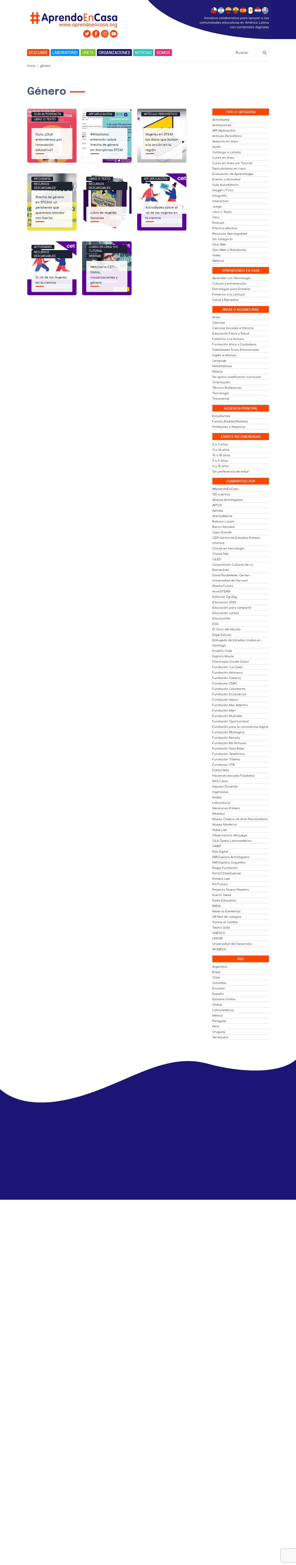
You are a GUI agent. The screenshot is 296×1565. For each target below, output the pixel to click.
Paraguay (219, 1021)
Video (216, 255)
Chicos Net (220, 553)
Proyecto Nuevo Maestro (230, 889)
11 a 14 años (220, 449)
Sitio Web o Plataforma (229, 250)
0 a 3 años (220, 444)
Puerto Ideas (221, 895)
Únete (88, 53)
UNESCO (218, 933)
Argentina (219, 966)
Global (217, 1004)
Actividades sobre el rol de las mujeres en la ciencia (161, 213)
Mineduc (218, 813)
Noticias (143, 53)
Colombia (219, 983)
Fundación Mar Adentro (230, 705)
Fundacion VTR (223, 764)
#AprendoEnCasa (225, 489)
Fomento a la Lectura (228, 294)
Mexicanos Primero (226, 808)
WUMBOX (219, 949)
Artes (216, 317)
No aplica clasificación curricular (236, 377)
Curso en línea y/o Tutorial (103, 248)
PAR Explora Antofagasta (230, 857)
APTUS (217, 505)
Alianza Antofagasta (227, 499)
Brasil (216, 972)
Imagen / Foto (222, 190)
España (218, 993)
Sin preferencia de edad (230, 471)
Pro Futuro (220, 884)
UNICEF (217, 938)
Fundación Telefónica (228, 754)
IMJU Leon (220, 781)
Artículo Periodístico (160, 114)
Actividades (43, 247)
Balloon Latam (223, 521)
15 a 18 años (221, 455)
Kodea (217, 797)
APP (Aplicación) (100, 114)
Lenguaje (219, 360)
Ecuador (218, 988)
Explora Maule (223, 656)
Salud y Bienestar (225, 299)
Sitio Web (219, 244)
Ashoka (217, 510)
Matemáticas (222, 366)
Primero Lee (221, 878)
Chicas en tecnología (228, 548)
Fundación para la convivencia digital (240, 726)
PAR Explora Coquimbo (229, 862)
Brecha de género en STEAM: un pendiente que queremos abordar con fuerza (50, 208)
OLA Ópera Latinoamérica (232, 840)
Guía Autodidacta (47, 114)
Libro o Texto (45, 119)
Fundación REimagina (228, 732)
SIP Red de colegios (226, 916)
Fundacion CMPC (224, 683)
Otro (215, 217)
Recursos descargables (45, 186)
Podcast (218, 222)
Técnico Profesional (226, 387)
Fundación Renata (226, 737)
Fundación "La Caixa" (227, 667)
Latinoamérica (223, 1010)
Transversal (220, 398)
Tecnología (220, 393)
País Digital (220, 851)
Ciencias (218, 322)
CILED (216, 559)
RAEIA (216, 906)
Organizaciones (114, 53)
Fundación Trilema (226, 759)
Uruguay (218, 1031)
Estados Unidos (224, 999)
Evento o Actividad (226, 179)
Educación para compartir (232, 607)
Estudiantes (221, 416)
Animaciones (221, 125)
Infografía (42, 178)
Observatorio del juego (229, 835)
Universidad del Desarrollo (232, 944)
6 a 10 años (220, 466)
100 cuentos (221, 494)
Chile (216, 977)
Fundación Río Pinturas (229, 743)
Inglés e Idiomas (224, 355)
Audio (216, 146)
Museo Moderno (224, 824)
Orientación (221, 382)
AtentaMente (222, 516)
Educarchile (221, 618)
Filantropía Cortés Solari (230, 661)
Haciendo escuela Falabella (233, 775)
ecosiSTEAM (221, 591)
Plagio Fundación (225, 868)
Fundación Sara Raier (228, 748)
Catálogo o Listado (226, 152)
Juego (217, 206)
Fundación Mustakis (227, 716)
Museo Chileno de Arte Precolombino (240, 819)
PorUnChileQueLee (226, 873)
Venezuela (220, 1037)
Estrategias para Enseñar (231, 289)
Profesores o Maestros (229, 426)
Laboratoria (221, 802)
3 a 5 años (220, 460)
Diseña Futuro (222, 586)
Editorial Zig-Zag (224, 596)
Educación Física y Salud (230, 333)
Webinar (95, 256)
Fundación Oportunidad (230, 721)
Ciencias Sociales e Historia (233, 328)
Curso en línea (223, 157)
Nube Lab (219, 830)
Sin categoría (222, 239)
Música (217, 371)
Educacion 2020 (224, 602)
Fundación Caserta (226, 678)
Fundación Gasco (225, 699)
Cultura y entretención (229, 283)
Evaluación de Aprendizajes (232, 174)
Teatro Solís (221, 927)
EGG (215, 624)
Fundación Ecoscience (229, 694)
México (217, 1015)
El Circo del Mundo (226, 629)
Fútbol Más (220, 770)
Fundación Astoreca (227, 672)
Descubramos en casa (229, 168)
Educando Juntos (225, 613)
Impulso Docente (225, 786)
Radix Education (224, 900)
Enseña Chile (222, 650)
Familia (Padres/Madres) (230, 421)
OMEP (216, 846)
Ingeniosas (220, 792)
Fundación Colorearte (228, 688)
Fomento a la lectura (228, 339)
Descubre (38, 53)
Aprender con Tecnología (231, 278)
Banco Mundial (223, 527)
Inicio (31, 66)
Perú (215, 1026)
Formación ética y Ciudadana (234, 344)
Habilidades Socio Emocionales (235, 349)
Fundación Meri (224, 710)
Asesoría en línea (225, 141)
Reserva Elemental (226, 911)
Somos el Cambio (225, 922)
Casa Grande (222, 532)
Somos (163, 53)
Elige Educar (221, 634)
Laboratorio (65, 53)
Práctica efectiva (224, 228)
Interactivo (220, 201)
